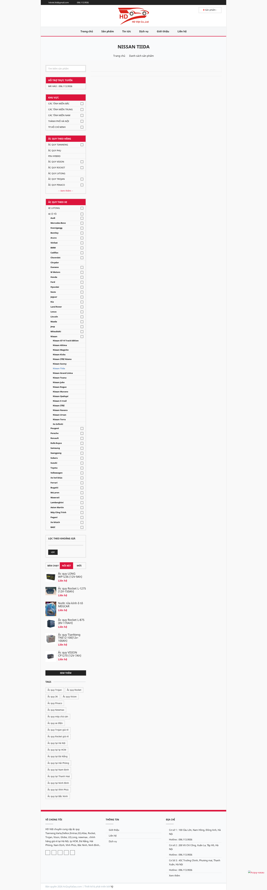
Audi (53, 218)
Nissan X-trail (60, 401)
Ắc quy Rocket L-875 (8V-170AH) (71, 621)
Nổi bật (66, 565)
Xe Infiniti (58, 424)
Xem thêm (65, 672)
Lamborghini (57, 502)
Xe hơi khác (56, 478)
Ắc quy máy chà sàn (58, 716)
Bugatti (54, 488)
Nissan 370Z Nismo (62, 359)
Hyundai (55, 287)
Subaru (54, 458)
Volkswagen (57, 473)
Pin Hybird (54, 156)
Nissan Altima (60, 345)
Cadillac (54, 253)
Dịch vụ (143, 31)
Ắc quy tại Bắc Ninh (58, 796)
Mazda (54, 321)
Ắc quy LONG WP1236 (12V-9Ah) (70, 575)
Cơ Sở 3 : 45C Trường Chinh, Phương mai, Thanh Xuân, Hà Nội (194, 862)
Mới (79, 565)
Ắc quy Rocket (56, 167)
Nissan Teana (59, 378)
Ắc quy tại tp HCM (57, 749)
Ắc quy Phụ (54, 150)
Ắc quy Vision (56, 161)
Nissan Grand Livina (63, 373)
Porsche (55, 433)
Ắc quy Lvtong (56, 173)
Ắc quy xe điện (55, 723)
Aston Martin (57, 507)
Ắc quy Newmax (56, 709)
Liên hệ (182, 31)
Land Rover (56, 307)
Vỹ (112, 886)
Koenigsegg (56, 228)
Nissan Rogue (60, 387)
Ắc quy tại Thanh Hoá (59, 776)
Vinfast (54, 243)
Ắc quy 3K (53, 696)
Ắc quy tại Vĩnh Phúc (58, 789)
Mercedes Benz (58, 223)
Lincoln (54, 317)
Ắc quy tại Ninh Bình (58, 782)
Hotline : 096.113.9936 (180, 839)
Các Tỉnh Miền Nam (59, 115)
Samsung (55, 448)
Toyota (54, 468)
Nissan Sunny (59, 364)
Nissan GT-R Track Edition (66, 340)
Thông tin (112, 819)
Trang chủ (87, 31)
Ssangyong (56, 453)
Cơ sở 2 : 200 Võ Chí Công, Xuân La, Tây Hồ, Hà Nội (193, 847)
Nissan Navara (60, 410)
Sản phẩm (107, 31)
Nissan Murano (60, 392)
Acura (54, 238)
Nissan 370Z (59, 405)
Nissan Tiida (134, 46)
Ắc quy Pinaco (56, 185)
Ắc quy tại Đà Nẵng (58, 756)
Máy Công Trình (58, 512)
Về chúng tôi (53, 819)
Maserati (55, 497)
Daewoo (55, 267)
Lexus (53, 312)
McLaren (55, 492)
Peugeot (55, 428)
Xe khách (55, 522)
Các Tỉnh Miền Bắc (58, 103)
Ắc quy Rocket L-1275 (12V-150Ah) (72, 590)
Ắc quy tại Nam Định (58, 769)
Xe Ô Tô (52, 214)
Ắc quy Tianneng (58, 144)
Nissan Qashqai (60, 396)
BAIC (53, 527)
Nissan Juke (59, 382)
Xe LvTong (54, 208)
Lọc (53, 552)
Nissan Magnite (61, 350)
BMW (53, 248)
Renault (55, 438)
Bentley (54, 233)
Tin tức (126, 31)
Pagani (54, 517)
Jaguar (54, 297)
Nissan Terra (59, 419)
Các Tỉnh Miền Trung (60, 109)
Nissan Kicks (59, 354)
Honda (54, 277)
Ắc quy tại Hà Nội (56, 743)
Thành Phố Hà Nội (58, 121)
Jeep (53, 326)
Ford (53, 282)
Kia (52, 302)
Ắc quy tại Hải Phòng (58, 763)
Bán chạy (53, 565)
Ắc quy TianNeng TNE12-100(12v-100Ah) (69, 638)
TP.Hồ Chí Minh (57, 127)
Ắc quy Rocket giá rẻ (58, 736)
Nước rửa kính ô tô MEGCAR (70, 604)
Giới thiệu (163, 31)
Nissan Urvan (59, 415)
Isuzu (53, 292)
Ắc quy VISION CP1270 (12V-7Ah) (69, 654)
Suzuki (54, 463)
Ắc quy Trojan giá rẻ (58, 729)
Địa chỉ (170, 819)
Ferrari (54, 483)
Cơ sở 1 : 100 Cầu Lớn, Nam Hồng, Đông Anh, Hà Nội (195, 831)
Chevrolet (55, 257)
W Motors (55, 272)
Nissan (54, 336)
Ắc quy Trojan (56, 179)
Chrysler (55, 262)
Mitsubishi (56, 331)
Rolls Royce (56, 443)
